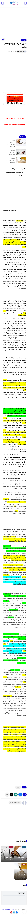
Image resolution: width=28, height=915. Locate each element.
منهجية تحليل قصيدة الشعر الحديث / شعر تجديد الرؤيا (10, 144)
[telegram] (14, 912)
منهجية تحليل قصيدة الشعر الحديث (10, 153)
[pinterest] (11, 912)
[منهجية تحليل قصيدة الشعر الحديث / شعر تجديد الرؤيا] (21, 142)
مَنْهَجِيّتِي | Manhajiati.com (8, 910)
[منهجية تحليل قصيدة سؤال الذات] (21, 160)
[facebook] (17, 912)
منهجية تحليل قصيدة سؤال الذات (10, 161)
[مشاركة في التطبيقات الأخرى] (7, 794)
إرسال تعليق (21, 893)
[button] (20, 794)
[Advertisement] (14, 24)
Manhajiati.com (20, 51)
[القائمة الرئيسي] (25, 3)
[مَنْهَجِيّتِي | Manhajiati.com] (14, 3)
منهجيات (23, 40)
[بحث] (2, 3)
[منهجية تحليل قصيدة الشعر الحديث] (21, 152)
